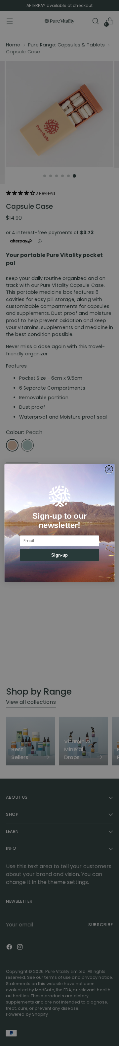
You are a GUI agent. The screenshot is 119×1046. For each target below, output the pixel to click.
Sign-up (59, 555)
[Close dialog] (109, 469)
